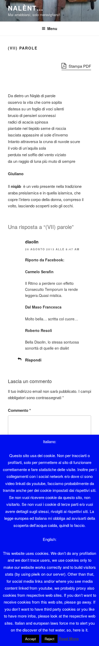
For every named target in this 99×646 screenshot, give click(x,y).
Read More (69, 639)
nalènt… (25, 7)
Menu (52, 28)
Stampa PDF (79, 66)
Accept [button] (30, 638)
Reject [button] (49, 638)
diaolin (32, 242)
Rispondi (33, 360)
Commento (19, 410)
